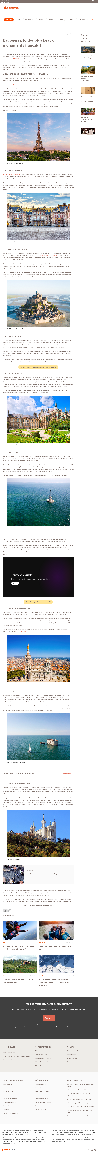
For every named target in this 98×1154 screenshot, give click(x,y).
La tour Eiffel (11, 85)
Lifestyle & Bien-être (86, 20)
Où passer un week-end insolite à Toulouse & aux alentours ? (87, 78)
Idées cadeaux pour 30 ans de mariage (77, 1103)
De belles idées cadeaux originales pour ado (79, 1099)
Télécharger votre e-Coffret (43, 1058)
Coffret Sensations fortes (10, 1113)
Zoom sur (50, 20)
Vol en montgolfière (9, 1088)
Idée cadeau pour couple (42, 1099)
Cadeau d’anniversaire (41, 1088)
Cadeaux (40, 20)
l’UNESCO (16, 59)
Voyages (60, 20)
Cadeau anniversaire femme (43, 1106)
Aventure (7, 34)
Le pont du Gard (12, 535)
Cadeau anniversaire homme (43, 1102)
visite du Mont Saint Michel (48, 255)
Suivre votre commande (41, 1062)
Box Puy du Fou (7, 1084)
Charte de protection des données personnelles (16, 1056)
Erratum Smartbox (8, 1060)
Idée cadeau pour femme (42, 1095)
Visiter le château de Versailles (12, 174)
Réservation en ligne (41, 1055)
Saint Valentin (29, 20)
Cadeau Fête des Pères (9, 1095)
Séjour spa (6, 1109)
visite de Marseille (20, 631)
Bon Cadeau (38, 1065)
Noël (18, 20)
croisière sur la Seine (17, 104)
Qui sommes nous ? (72, 1051)
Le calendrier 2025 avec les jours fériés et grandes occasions (88, 99)
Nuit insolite (6, 1106)
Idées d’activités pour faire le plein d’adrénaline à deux (18, 981)
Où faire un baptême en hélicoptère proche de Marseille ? (88, 58)
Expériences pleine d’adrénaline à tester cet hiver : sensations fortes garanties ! (54, 982)
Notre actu (9, 20)
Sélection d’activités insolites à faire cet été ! (55, 948)
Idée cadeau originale (41, 1084)
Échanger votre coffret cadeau (43, 1051)
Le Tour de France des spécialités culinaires (88, 139)
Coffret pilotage (8, 1091)
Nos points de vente (72, 1058)
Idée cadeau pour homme (42, 1091)
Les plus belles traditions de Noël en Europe (87, 120)
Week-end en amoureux (10, 1102)
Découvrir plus (31, 878)
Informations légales (9, 1052)
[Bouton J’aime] (5, 910)
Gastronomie (71, 20)
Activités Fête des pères (10, 1099)
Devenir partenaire (72, 1055)
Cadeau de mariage (40, 1109)
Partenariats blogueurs (73, 1062)
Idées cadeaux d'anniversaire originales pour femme (81, 1090)
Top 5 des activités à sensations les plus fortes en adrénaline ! (18, 948)
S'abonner (49, 1018)
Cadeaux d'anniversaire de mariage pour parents (80, 1106)
